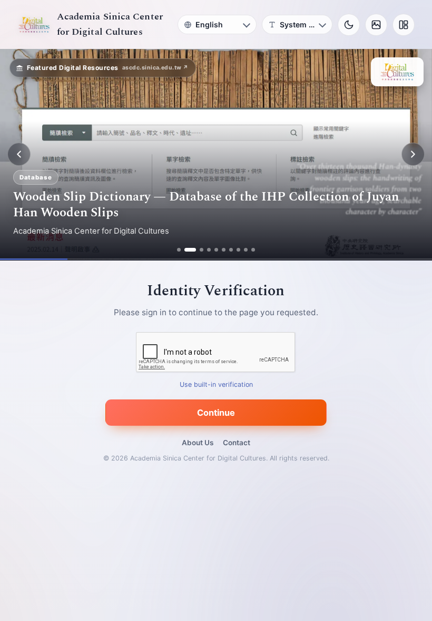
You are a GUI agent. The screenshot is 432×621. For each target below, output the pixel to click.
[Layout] (403, 25)
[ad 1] (179, 250)
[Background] (376, 25)
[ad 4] (209, 250)
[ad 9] (246, 250)
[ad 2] (186, 250)
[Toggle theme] (349, 25)
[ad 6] (223, 250)
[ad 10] (253, 250)
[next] (413, 154)
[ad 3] (197, 250)
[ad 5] (216, 250)
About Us (197, 442)
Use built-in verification (216, 384)
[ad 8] (238, 250)
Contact (236, 442)
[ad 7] (231, 250)
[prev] (19, 154)
